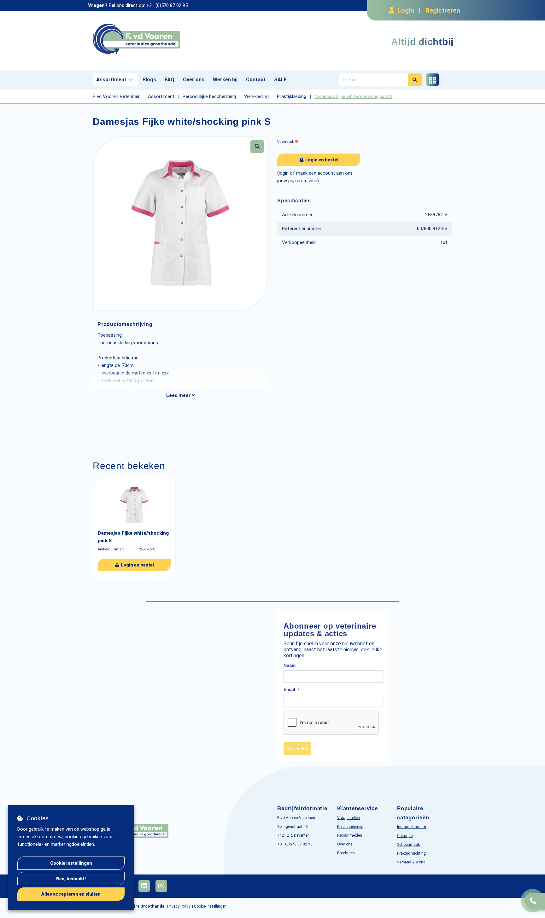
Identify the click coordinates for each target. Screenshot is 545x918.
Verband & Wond (411, 862)
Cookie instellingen (71, 863)
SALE (280, 80)
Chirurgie (405, 836)
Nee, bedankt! (71, 878)
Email (292, 690)
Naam (290, 665)
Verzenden (297, 748)
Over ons (193, 80)
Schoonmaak (408, 844)
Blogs (149, 80)
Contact (256, 80)
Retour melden (349, 835)
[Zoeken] (415, 79)
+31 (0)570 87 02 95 (167, 5)
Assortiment (111, 80)
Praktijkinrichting (411, 853)
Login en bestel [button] (321, 159)
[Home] (180, 39)
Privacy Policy (178, 906)
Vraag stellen (348, 818)
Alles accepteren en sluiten (71, 894)
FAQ (169, 80)
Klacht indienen (350, 826)
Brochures (346, 853)
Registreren (442, 10)
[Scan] (432, 79)
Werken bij (225, 80)
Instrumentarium (411, 827)
